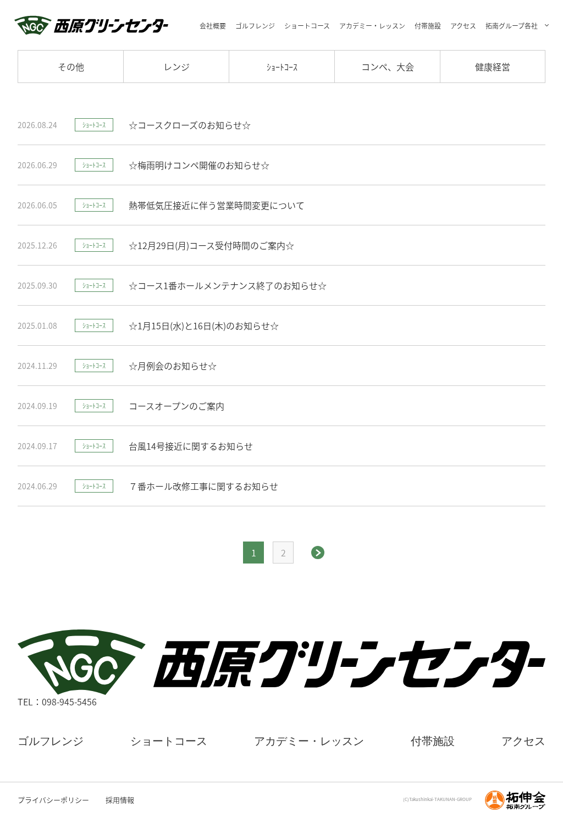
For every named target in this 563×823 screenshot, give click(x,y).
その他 (71, 66)
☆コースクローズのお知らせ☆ (190, 125)
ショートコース (307, 25)
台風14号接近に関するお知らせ (191, 446)
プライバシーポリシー (53, 799)
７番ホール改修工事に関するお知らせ (203, 486)
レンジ (176, 66)
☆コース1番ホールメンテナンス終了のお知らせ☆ (228, 285)
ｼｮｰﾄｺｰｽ (282, 66)
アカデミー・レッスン (372, 25)
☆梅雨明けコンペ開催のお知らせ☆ (199, 165)
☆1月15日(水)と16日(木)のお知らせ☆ (204, 326)
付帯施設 (428, 25)
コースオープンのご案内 (176, 406)
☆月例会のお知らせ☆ (173, 366)
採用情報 (120, 799)
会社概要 (213, 25)
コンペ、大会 (387, 66)
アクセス (463, 25)
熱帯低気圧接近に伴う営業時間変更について (217, 205)
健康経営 (492, 66)
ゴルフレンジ (255, 25)
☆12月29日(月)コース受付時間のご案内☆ (211, 245)
